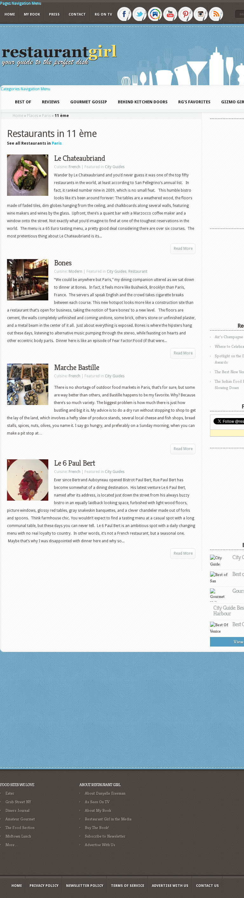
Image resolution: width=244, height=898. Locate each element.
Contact (77, 14)
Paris (46, 115)
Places (32, 115)
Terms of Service (127, 886)
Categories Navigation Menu (25, 89)
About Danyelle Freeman (105, 793)
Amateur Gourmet (20, 819)
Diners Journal (17, 810)
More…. (11, 844)
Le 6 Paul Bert (74, 463)
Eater (9, 793)
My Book (32, 14)
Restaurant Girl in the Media (108, 819)
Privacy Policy (44, 886)
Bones (62, 263)
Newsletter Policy (84, 886)
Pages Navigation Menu (20, 3)
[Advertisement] (198, 826)
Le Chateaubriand (79, 158)
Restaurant (137, 271)
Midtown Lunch (18, 836)
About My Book (98, 810)
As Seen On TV (97, 802)
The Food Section (20, 827)
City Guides (115, 167)
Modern (75, 271)
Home (9, 14)
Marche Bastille (76, 367)
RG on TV (103, 14)
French (74, 167)
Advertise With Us (100, 844)
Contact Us (207, 886)
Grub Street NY (18, 802)
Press (54, 14)
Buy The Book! (97, 827)
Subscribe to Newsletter (105, 836)
